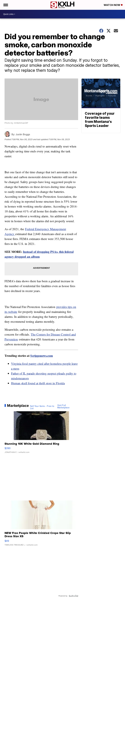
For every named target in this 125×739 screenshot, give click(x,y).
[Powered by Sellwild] (73, 596)
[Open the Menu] (5, 5)
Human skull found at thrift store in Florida (38, 383)
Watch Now (112, 5)
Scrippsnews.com (41, 355)
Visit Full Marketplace (63, 406)
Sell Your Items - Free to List (42, 407)
